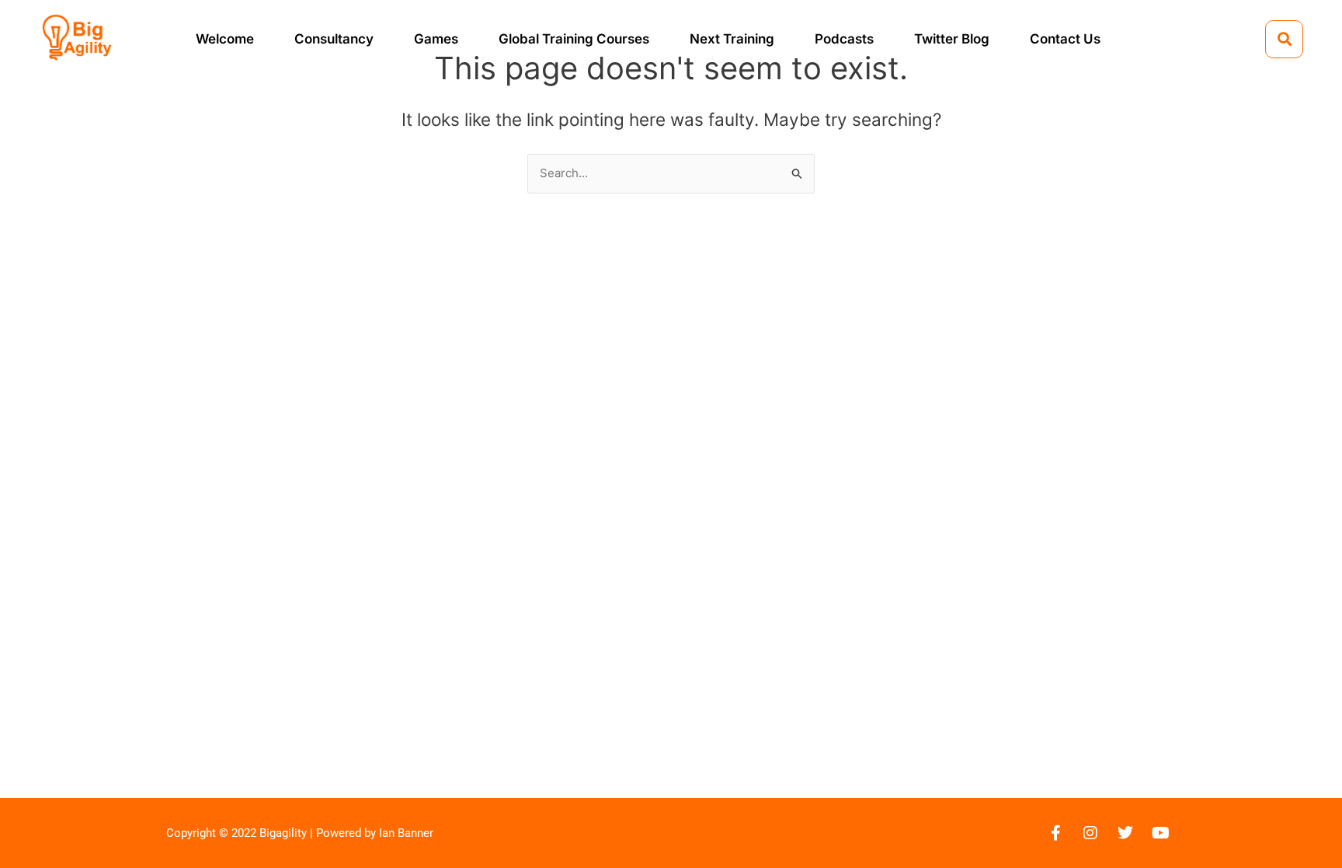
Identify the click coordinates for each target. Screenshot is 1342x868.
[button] (1284, 39)
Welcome (225, 39)
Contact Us (1065, 39)
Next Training (732, 39)
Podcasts (844, 39)
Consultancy (334, 39)
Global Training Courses (574, 39)
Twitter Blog (951, 39)
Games (436, 39)
